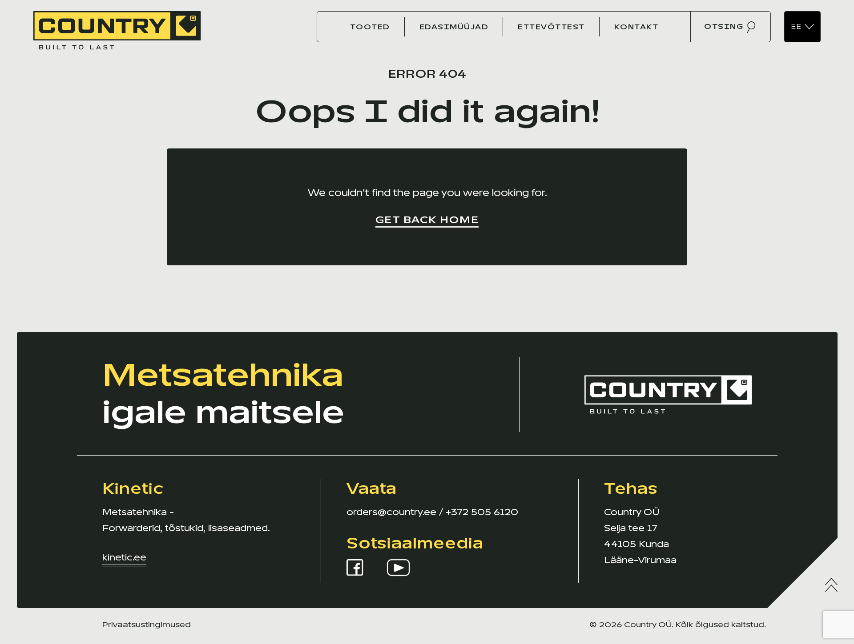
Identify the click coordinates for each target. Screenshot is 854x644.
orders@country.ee (391, 512)
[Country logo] (117, 26)
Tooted (370, 27)
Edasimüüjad (454, 27)
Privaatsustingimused (146, 625)
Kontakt (636, 27)
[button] (802, 27)
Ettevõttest (551, 27)
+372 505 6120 (482, 512)
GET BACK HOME (427, 220)
